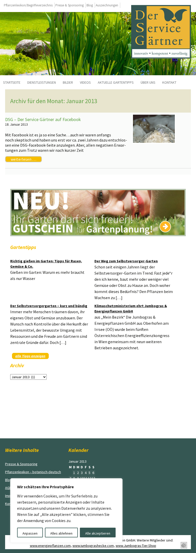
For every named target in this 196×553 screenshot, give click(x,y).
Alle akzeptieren (97, 533)
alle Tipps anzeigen (30, 356)
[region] (66, 510)
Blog (90, 5)
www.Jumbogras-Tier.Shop (136, 545)
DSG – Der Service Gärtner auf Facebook (43, 119)
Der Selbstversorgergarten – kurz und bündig (48, 305)
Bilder (68, 82)
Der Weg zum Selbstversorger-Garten (126, 261)
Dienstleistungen (41, 82)
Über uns (148, 82)
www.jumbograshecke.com (93, 545)
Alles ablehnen (61, 533)
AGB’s (9, 487)
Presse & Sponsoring (69, 5)
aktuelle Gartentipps (116, 82)
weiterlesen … (23, 159)
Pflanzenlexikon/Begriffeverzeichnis (28, 5)
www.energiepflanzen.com (50, 545)
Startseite (11, 82)
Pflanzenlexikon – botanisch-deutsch (33, 472)
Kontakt (169, 82)
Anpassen (30, 533)
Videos (85, 82)
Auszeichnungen (107, 5)
